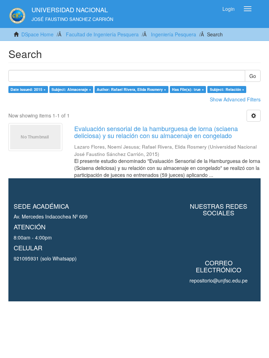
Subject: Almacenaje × (71, 89)
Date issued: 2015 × (28, 89)
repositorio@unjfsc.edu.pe (218, 280)
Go (252, 75)
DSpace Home (37, 34)
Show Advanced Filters (235, 99)
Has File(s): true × (188, 89)
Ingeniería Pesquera (173, 34)
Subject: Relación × (227, 89)
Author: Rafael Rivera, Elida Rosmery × (131, 89)
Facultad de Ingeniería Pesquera (102, 34)
